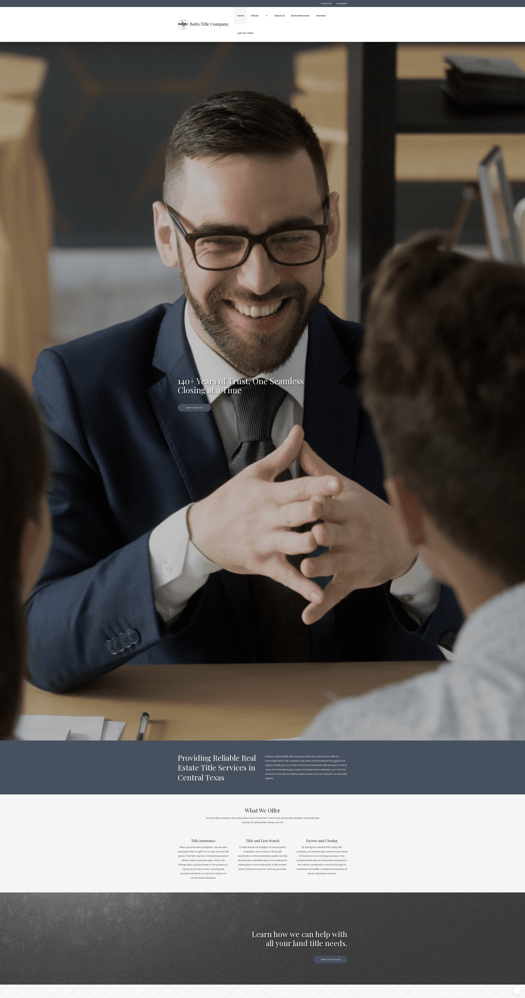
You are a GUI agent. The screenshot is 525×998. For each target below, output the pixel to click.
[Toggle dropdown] (266, 16)
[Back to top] (517, 990)
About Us (279, 15)
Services (321, 15)
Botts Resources (300, 15)
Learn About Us (194, 407)
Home (240, 15)
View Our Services (331, 959)
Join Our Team (245, 33)
